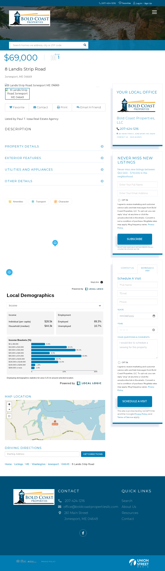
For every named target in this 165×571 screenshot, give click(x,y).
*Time (120, 323)
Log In (139, 3)
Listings (18, 464)
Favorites (126, 3)
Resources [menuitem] (130, 513)
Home (8, 464)
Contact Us (122, 137)
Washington (38, 464)
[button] (84, 45)
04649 (65, 464)
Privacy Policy (141, 414)
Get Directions (93, 454)
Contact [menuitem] (128, 519)
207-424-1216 (108, 3)
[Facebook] (83, 533)
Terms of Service (125, 417)
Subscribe (134, 239)
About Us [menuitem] (129, 507)
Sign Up (148, 3)
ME (27, 464)
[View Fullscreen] (9, 416)
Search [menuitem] (127, 501)
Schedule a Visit (147, 269)
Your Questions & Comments (133, 337)
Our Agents (136, 137)
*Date (120, 309)
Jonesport (53, 464)
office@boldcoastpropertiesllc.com (90, 507)
